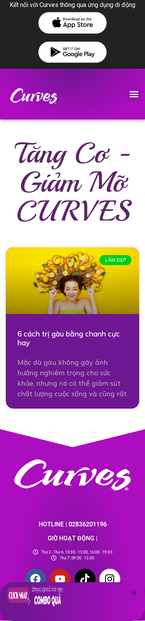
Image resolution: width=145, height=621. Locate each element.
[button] (134, 94)
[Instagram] (109, 579)
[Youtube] (60, 579)
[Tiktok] (85, 579)
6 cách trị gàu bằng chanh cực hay (68, 338)
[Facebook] (35, 579)
